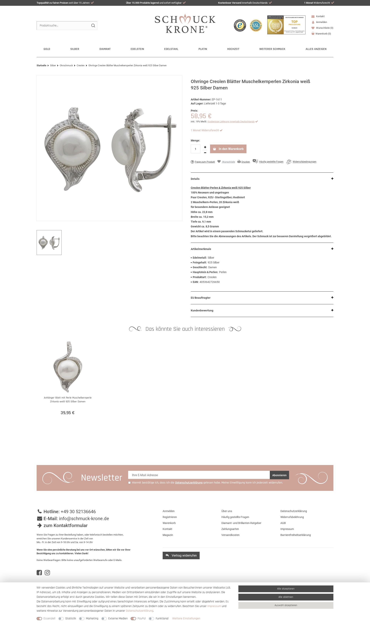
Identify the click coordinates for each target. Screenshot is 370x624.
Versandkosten (230, 535)
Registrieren (170, 517)
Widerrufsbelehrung (292, 517)
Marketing (92, 618)
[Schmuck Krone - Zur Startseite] (185, 23)
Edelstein (137, 49)
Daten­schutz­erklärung (139, 611)
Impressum (287, 529)
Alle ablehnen (285, 597)
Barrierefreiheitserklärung (295, 535)
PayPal (142, 618)
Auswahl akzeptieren (286, 605)
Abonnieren (279, 475)
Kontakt (320, 16)
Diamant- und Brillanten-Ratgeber (241, 523)
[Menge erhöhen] (205, 147)
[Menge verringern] (205, 153)
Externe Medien (118, 618)
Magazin (168, 535)
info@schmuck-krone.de (84, 518)
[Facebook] (39, 572)
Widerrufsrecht (317, 2)
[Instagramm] (47, 572)
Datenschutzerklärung (293, 511)
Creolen (81, 65)
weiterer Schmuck (272, 49)
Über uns (226, 511)
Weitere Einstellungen (186, 618)
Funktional (162, 618)
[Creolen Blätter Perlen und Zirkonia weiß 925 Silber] (109, 148)
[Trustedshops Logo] (240, 25)
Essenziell (49, 618)
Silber (74, 49)
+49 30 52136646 (78, 511)
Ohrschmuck (66, 65)
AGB (283, 523)
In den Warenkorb (231, 149)
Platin (202, 49)
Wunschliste (324, 27)
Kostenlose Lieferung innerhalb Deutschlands (231, 121)
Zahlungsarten (230, 529)
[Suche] (93, 25)
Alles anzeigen (316, 49)
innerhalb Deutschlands (243, 2)
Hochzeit (233, 49)
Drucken (245, 162)
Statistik (70, 618)
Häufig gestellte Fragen (235, 517)
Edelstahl (171, 49)
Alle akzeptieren (285, 588)
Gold (47, 49)
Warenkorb (323, 33)
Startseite (41, 65)
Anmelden (169, 511)
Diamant (105, 49)
